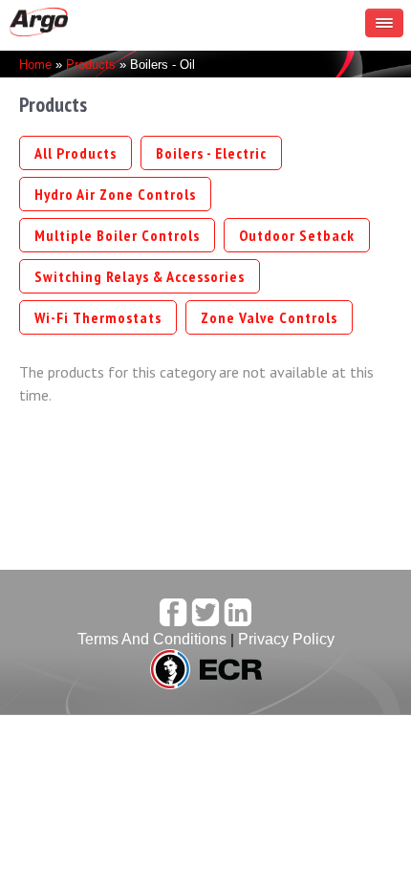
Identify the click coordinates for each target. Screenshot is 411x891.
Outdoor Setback (297, 235)
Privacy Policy (286, 639)
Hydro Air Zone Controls (115, 194)
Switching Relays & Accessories (139, 276)
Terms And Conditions (152, 639)
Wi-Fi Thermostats (98, 317)
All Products (75, 153)
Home (35, 64)
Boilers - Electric (211, 153)
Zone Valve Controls (269, 317)
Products (91, 64)
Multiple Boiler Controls (117, 235)
